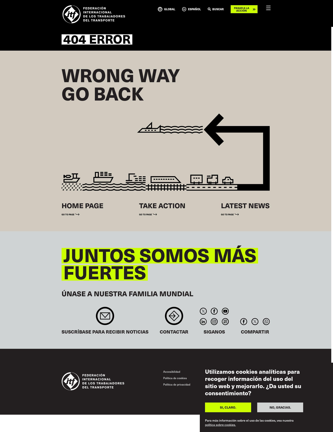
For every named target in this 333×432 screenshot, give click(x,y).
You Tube (225, 311)
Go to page (68, 214)
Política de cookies (175, 378)
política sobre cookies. (220, 425)
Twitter (203, 311)
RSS (225, 321)
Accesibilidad (171, 371)
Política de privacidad (176, 384)
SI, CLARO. (228, 407)
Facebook (214, 311)
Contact (174, 318)
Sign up (105, 318)
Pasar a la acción (241, 9)
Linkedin (203, 321)
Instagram (214, 321)
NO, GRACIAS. (280, 407)
